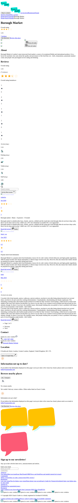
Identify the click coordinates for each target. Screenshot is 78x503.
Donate (37, 13)
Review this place (15, 38)
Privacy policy (24, 498)
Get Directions (5, 406)
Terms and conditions (13, 498)
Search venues (5, 15)
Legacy (18, 486)
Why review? (30, 477)
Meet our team (12, 474)
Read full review (6, 229)
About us (3, 472)
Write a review (13, 15)
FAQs (43, 489)
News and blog (35, 474)
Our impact (4, 474)
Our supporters (11, 486)
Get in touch (57, 474)
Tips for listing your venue (18, 481)
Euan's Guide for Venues (48, 481)
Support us (4, 484)
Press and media (44, 474)
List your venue (5, 481)
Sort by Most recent (7, 192)
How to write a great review (18, 477)
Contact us (4, 498)
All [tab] (2, 377)
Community (4, 476)
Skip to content (6, 13)
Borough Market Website (10, 343)
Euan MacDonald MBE (23, 474)
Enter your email (6, 467)
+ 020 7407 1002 (8, 339)
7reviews (4, 36)
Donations (4, 486)
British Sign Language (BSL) (26, 489)
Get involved (24, 13)
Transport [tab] (7, 377)
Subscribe (4, 470)
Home (2, 18)
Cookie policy (33, 498)
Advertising (58, 481)
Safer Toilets (4, 489)
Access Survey (12, 489)
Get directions (5, 38)
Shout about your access (33, 481)
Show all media (32, 43)
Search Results (9, 18)
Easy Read (38, 489)
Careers (51, 474)
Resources (4, 488)
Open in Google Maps (8, 355)
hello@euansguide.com (8, 369)
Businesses (31, 13)
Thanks (16, 229)
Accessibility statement (44, 498)
